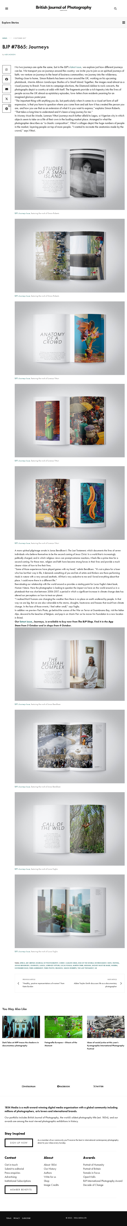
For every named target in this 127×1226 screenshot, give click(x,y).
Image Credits (51, 1185)
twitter (99, 1086)
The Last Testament (86, 968)
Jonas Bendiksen (22, 965)
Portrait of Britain (92, 1168)
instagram (29, 1086)
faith (109, 963)
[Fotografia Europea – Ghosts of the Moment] (63, 1027)
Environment (101, 963)
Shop (46, 1181)
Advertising (11, 1177)
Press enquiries (12, 1172)
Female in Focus (91, 1172)
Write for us (50, 1177)
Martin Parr (78, 965)
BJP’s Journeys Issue (22, 213)
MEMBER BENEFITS (21, 1189)
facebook (64, 1086)
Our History (50, 1168)
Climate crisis (71, 963)
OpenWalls (89, 1177)
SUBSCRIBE (26, 1218)
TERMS (8, 1218)
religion (59, 968)
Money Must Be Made (101, 965)
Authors (48, 1172)
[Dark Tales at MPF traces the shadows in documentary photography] (21, 1027)
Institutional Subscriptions (18, 1181)
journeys (34, 965)
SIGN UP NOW (19, 1142)
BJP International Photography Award (102, 1181)
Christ (62, 963)
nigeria (114, 965)
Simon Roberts (70, 968)
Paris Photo (49, 968)
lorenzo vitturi (53, 965)
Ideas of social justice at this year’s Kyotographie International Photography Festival (105, 1045)
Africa (22, 963)
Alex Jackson (9, 54)
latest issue (75, 67)
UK (96, 968)
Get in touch (11, 1164)
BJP (27, 963)
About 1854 (50, 1164)
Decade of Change (93, 1185)
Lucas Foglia (66, 965)
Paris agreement (36, 968)
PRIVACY (16, 1218)
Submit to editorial (14, 1168)
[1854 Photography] (63, 8)
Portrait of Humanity (93, 1164)
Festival (116, 963)
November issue (21, 968)
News (4, 38)
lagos (42, 965)
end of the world (86, 963)
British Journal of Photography (43, 963)
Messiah (87, 965)
